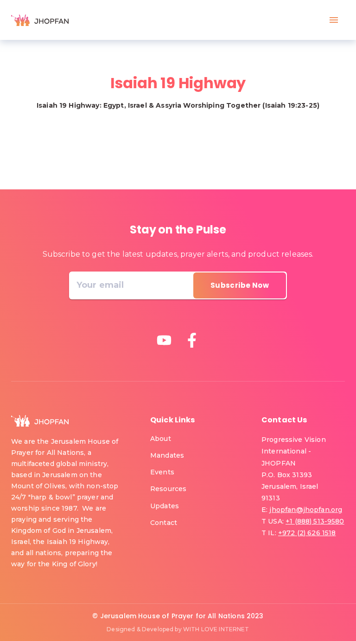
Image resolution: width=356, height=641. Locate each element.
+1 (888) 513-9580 (315, 521)
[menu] (334, 20)
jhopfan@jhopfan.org (305, 509)
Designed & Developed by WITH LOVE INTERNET (178, 629)
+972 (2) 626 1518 (307, 533)
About (160, 438)
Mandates (167, 455)
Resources (168, 489)
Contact (163, 522)
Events (162, 472)
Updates (164, 506)
